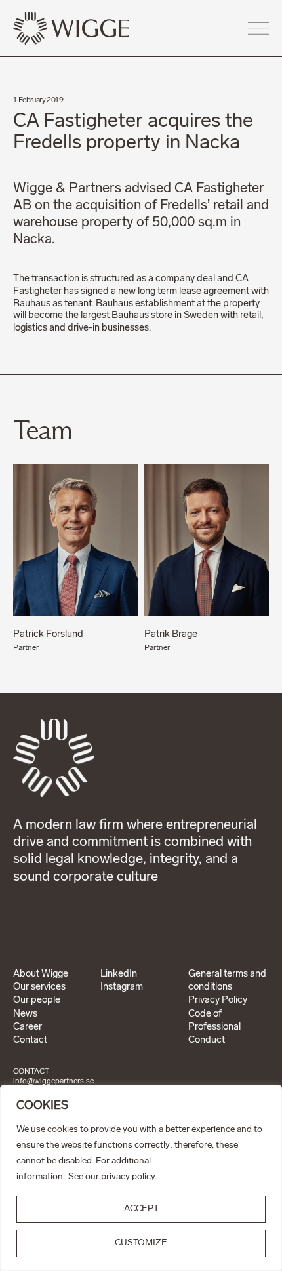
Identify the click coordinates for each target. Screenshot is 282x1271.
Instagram (121, 987)
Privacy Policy (217, 1000)
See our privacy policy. (112, 1177)
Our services (39, 987)
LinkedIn (118, 974)
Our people (36, 1000)
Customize (141, 1243)
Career (27, 1027)
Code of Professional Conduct (214, 1027)
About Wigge (40, 974)
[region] (141, 1178)
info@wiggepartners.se (53, 1081)
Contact (30, 1040)
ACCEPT (141, 1209)
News (25, 1014)
